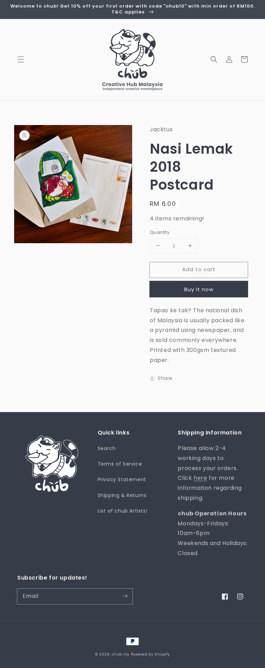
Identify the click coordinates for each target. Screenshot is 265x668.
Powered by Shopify (150, 654)
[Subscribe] (124, 596)
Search (107, 448)
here (200, 478)
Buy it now (199, 289)
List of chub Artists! (123, 510)
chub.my (120, 654)
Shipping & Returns (122, 495)
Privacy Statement (122, 479)
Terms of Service (120, 463)
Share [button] (165, 378)
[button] (20, 59)
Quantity (159, 232)
